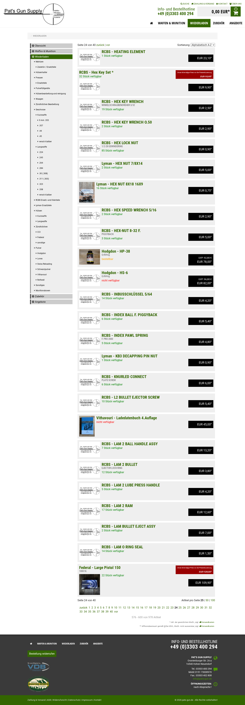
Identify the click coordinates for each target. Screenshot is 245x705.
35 (89, 611)
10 (115, 607)
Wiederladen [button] (199, 23)
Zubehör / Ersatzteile (46, 67)
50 (207, 600)
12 (124, 607)
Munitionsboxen (43, 290)
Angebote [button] (236, 23)
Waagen (39, 99)
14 (133, 607)
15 (137, 607)
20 (159, 607)
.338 (41, 189)
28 (193, 607)
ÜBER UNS (237, 4)
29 (197, 607)
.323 (41, 184)
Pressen (39, 78)
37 (98, 611)
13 (128, 607)
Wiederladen (42, 56)
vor (108, 45)
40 (111, 611)
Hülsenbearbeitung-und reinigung (51, 93)
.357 (41, 125)
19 (154, 607)
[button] (152, 23)
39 (107, 611)
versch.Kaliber (45, 141)
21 (163, 607)
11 (120, 607)
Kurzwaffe (41, 115)
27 (188, 607)
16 (141, 607)
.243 (41, 157)
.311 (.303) (44, 179)
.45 (40, 136)
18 (150, 607)
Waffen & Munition (45, 51)
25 (180, 607)
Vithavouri (42, 274)
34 (85, 611)
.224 (41, 152)
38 (102, 611)
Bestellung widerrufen (42, 653)
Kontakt (97, 700)
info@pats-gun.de (202, 678)
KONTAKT (223, 4)
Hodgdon (41, 253)
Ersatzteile (42, 83)
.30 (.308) (43, 173)
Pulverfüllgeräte (43, 88)
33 (81, 611)
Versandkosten (207, 622)
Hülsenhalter (41, 72)
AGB (49, 700)
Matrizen (40, 62)
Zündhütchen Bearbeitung (47, 104)
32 (210, 607)
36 (94, 611)
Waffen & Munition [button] (171, 23)
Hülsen (39, 211)
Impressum (87, 700)
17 (146, 607)
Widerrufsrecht (59, 700)
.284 (41, 168)
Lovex (39, 258)
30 (201, 607)
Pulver (38, 248)
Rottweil (40, 280)
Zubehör (39, 296)
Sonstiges (40, 285)
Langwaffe (42, 147)
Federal (40, 237)
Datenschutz (74, 700)
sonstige (41, 242)
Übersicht (40, 45)
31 (206, 607)
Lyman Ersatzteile (44, 205)
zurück (100, 45)
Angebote (40, 301)
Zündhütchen (42, 227)
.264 (41, 163)
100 (212, 600)
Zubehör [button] (218, 23)
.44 (40, 131)
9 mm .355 (44, 120)
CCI (38, 232)
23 (172, 607)
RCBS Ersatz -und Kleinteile (48, 200)
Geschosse (40, 109)
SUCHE (185, 4)
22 (167, 607)
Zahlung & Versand (203, 4)
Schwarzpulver (43, 269)
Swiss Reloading (44, 264)
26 (184, 607)
